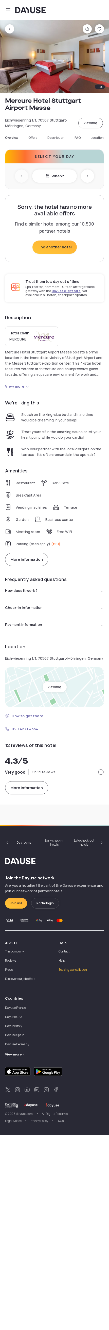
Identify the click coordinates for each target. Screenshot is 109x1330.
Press (9, 969)
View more (15, 386)
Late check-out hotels (84, 842)
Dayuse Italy (13, 1026)
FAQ (78, 138)
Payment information (23, 624)
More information (26, 559)
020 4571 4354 (25, 728)
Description (55, 138)
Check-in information (24, 607)
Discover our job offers (20, 979)
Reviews (10, 960)
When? (57, 176)
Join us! (16, 903)
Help (62, 960)
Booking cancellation (73, 969)
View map (91, 123)
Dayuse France (15, 1007)
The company (14, 951)
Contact (64, 951)
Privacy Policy (39, 1121)
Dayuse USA (13, 1017)
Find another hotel (55, 247)
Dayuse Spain (14, 1035)
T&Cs (60, 1121)
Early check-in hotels (54, 842)
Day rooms (23, 842)
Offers (32, 138)
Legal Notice (13, 1121)
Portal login (45, 903)
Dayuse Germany (17, 1044)
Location (97, 138)
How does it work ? (21, 590)
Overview (11, 138)
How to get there (28, 715)
